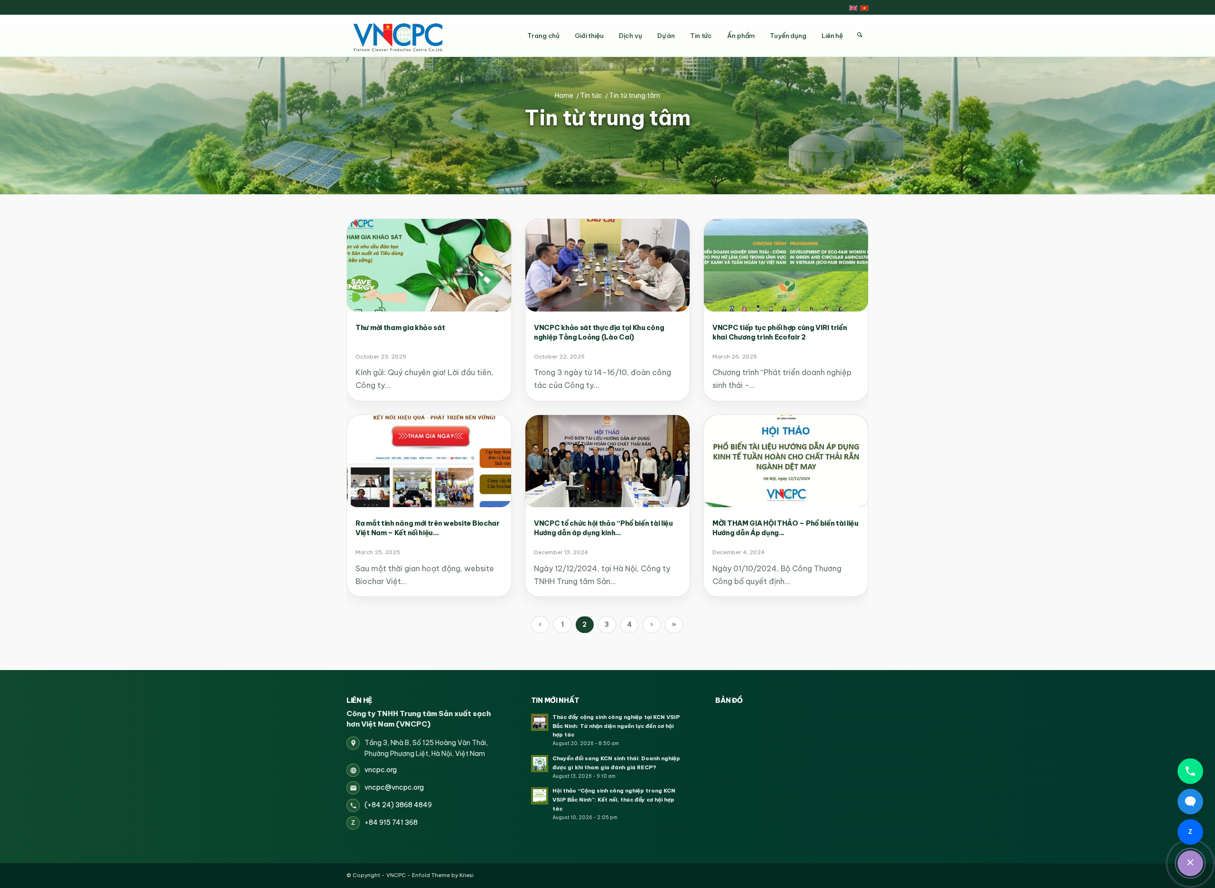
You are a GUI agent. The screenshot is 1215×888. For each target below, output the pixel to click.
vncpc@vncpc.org (394, 787)
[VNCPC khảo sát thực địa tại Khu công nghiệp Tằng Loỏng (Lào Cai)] (607, 265)
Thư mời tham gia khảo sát (400, 327)
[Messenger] (1190, 801)
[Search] (859, 35)
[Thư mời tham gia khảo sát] (429, 265)
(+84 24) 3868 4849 (398, 805)
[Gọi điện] (1190, 771)
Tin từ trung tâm (607, 118)
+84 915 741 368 (391, 822)
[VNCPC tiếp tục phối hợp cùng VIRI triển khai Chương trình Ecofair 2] (786, 265)
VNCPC (396, 875)
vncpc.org (380, 769)
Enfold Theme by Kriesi (443, 875)
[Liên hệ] (1190, 863)
